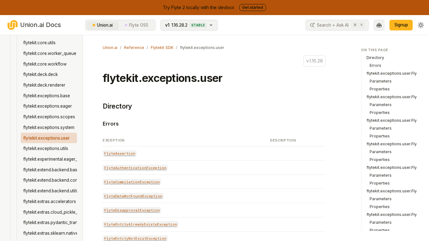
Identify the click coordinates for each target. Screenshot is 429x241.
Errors (111, 123)
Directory (117, 106)
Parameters (381, 81)
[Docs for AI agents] (379, 25)
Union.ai (105, 25)
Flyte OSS (138, 25)
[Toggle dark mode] (420, 25)
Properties (380, 89)
